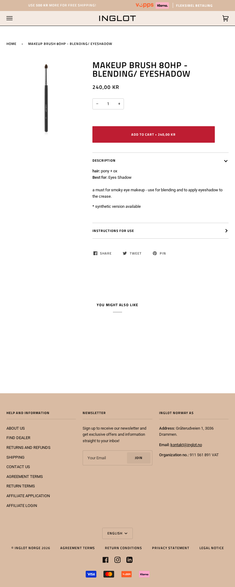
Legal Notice (212, 547)
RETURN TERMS (20, 486)
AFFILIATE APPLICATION (28, 495)
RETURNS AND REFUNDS (28, 447)
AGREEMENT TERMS (24, 476)
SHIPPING (15, 457)
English (115, 533)
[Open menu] (15, 18)
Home (11, 43)
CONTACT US (18, 466)
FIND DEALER (18, 437)
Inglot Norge (28, 547)
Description (104, 160)
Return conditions (123, 547)
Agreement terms (77, 547)
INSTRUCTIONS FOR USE (113, 230)
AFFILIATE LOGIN (21, 505)
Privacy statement (170, 547)
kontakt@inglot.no (186, 444)
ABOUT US (15, 428)
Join (139, 457)
